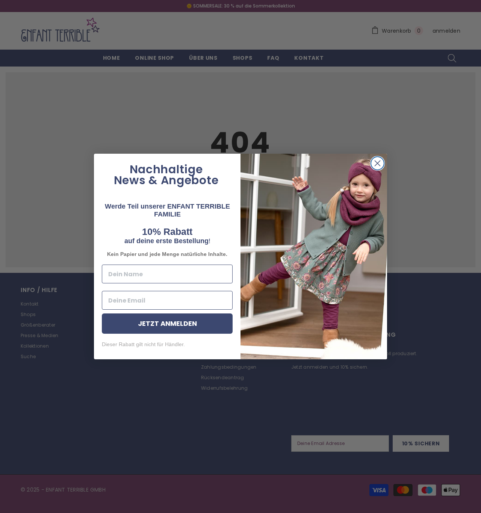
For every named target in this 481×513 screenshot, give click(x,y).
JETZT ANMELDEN (167, 323)
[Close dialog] (377, 163)
